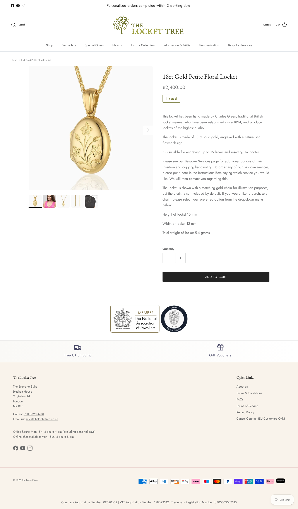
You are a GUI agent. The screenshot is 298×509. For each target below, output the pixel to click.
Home (14, 59)
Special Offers (94, 45)
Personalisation (209, 45)
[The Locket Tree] (149, 24)
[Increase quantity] (193, 258)
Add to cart (216, 277)
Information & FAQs (176, 45)
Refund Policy (245, 412)
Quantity (168, 249)
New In (117, 45)
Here (176, 7)
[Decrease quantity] (168, 258)
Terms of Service (247, 406)
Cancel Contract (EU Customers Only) (260, 418)
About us (242, 386)
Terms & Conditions (249, 393)
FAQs (239, 399)
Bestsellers (69, 45)
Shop (49, 45)
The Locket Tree (30, 480)
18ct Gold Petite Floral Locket (36, 59)
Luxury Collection (143, 45)
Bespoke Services (240, 45)
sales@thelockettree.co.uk (42, 419)
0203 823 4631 (34, 414)
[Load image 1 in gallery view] (91, 128)
